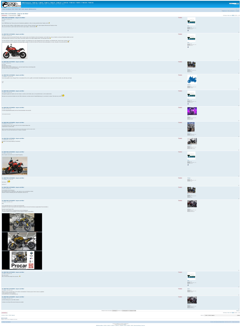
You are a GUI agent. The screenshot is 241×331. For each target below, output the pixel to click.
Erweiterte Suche (236, 4)
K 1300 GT (108, 325)
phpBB (117, 323)
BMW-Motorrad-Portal (32, 9)
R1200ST (128, 325)
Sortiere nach (120, 310)
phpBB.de (124, 324)
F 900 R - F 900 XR (15, 9)
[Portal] (12, 4)
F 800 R (132, 325)
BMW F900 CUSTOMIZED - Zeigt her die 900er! (14, 13)
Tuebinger (5, 179)
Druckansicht (236, 8)
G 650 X (125, 325)
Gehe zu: (202, 315)
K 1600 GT (112, 325)
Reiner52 (5, 123)
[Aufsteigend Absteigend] (132, 310)
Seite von (229, 15)
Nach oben (238, 32)
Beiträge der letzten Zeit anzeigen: (107, 310)
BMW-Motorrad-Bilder (99, 325)
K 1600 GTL (117, 325)
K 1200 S (105, 325)
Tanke (188, 25)
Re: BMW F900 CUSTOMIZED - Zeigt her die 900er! (13, 34)
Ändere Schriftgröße (238, 8)
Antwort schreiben (4, 312)
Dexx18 (188, 207)
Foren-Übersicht (8, 9)
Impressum (143, 325)
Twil (4, 108)
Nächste (237, 310)
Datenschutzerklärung (137, 325)
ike (4, 188)
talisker (188, 288)
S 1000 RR (121, 325)
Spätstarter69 (6, 139)
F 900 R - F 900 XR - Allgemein (23, 9)
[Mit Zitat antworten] (180, 17)
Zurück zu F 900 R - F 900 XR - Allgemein (8, 315)
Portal (4, 9)
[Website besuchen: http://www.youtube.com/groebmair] (188, 30)
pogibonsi (5, 76)
